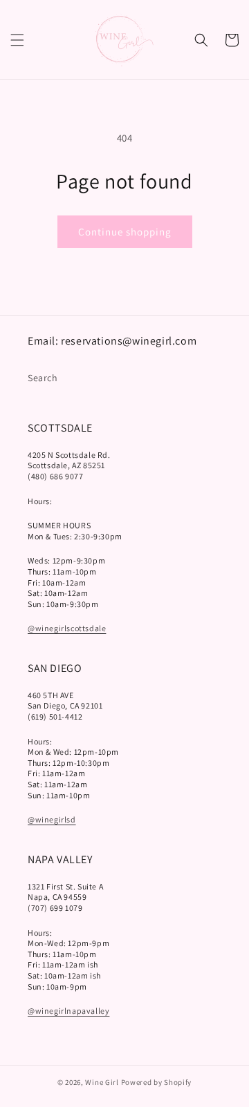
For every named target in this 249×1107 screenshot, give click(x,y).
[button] (17, 40)
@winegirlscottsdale (67, 628)
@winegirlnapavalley (68, 1010)
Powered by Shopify (156, 1082)
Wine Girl (101, 1082)
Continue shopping (125, 231)
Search (43, 378)
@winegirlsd (52, 819)
